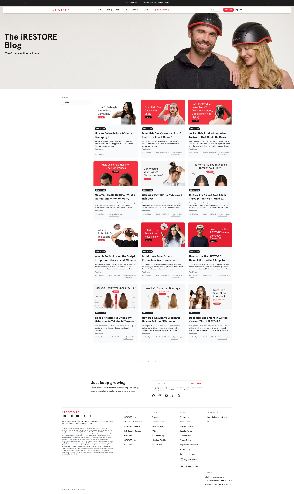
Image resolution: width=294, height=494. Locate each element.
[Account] (236, 10)
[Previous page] (134, 361)
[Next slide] (268, 2)
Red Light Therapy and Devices (176, 338)
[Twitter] (179, 395)
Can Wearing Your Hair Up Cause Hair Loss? (162, 196)
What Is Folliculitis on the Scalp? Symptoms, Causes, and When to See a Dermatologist (115, 258)
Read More (99, 149)
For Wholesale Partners (217, 417)
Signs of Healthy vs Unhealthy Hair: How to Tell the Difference (114, 319)
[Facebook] (153, 395)
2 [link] (141, 361)
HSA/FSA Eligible (159, 440)
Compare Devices (159, 422)
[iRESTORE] (61, 10)
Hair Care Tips (99, 154)
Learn (146, 10)
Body (118, 10)
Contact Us (184, 417)
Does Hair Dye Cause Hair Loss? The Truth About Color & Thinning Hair (161, 135)
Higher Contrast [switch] (191, 459)
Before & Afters (132, 10)
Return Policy (185, 422)
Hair (99, 10)
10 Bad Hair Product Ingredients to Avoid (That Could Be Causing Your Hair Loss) (209, 135)
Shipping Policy (186, 431)
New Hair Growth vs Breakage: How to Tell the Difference (161, 319)
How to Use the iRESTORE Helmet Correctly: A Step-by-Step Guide (207, 258)
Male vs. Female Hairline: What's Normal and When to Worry (115, 196)
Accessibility (185, 449)
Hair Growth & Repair (162, 152)
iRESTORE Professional (133, 422)
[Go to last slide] (25, 2)
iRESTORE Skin (130, 440)
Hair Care (128, 436)
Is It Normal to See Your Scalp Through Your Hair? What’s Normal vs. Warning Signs (207, 196)
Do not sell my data (187, 454)
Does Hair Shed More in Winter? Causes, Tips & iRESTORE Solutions (208, 319)
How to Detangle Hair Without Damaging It (113, 135)
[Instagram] (160, 395)
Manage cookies (191, 466)
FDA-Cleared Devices (193, 276)
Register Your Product (189, 445)
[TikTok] (172, 395)
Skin (108, 10)
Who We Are (157, 445)
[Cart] (241, 10)
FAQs (154, 431)
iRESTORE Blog (158, 436)
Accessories (129, 445)
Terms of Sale (185, 436)
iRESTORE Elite (130, 417)
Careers (210, 422)
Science (155, 417)
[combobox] (215, 10)
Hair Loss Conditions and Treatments (177, 153)
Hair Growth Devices (132, 431)
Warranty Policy (186, 426)
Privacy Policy (185, 440)
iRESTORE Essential (132, 426)
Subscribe (196, 383)
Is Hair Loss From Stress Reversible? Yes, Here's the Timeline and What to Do (158, 258)
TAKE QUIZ (228, 10)
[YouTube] (166, 395)
